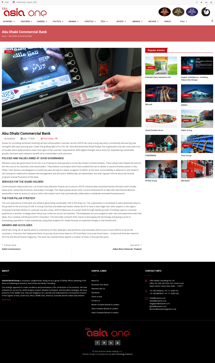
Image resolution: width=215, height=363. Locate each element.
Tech (103, 21)
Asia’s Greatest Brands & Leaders (104, 309)
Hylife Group (186, 130)
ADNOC (184, 105)
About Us (95, 281)
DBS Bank (185, 181)
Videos (167, 21)
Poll (182, 21)
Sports (120, 21)
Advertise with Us (98, 289)
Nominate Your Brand (99, 285)
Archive (152, 21)
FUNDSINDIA (150, 155)
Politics (57, 21)
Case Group (186, 155)
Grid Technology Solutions (122, 354)
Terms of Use (96, 297)
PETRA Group (151, 181)
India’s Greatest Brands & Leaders (105, 313)
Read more (6, 299)
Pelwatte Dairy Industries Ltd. (158, 77)
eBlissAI (148, 104)
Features (25, 21)
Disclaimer (95, 293)
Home (4, 36)
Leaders (41, 21)
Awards (136, 21)
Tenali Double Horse (154, 130)
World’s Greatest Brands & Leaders (105, 305)
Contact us (95, 301)
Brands (72, 21)
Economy (7, 21)
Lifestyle (89, 21)
